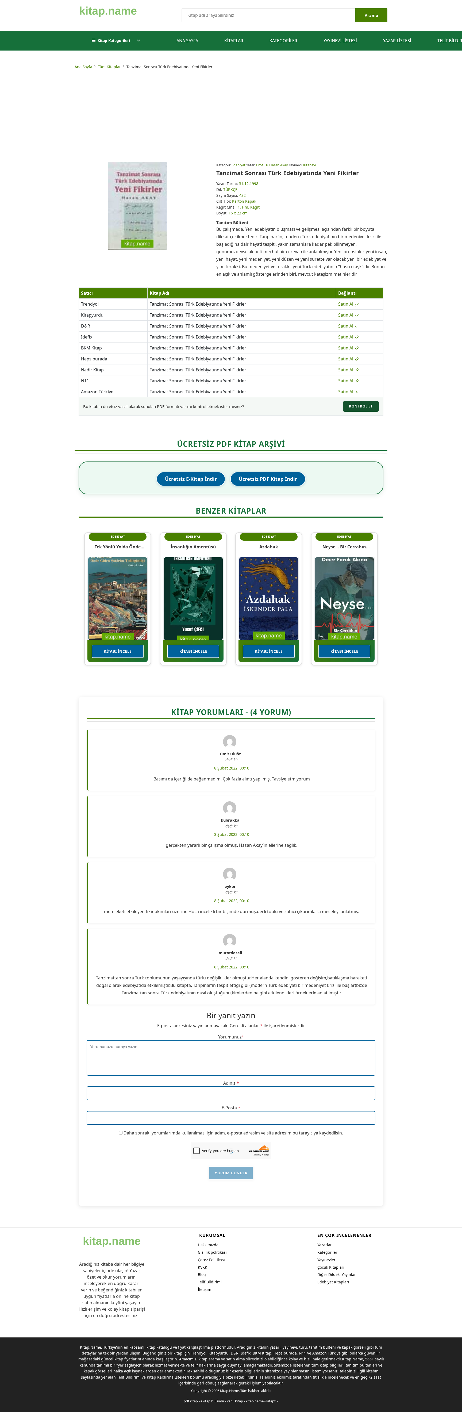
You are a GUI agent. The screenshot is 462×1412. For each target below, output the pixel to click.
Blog (202, 1274)
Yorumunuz (230, 1037)
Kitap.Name (229, 1390)
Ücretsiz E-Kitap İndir (191, 479)
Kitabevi (309, 165)
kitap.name (255, 1401)
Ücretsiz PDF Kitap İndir (268, 479)
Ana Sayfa (187, 41)
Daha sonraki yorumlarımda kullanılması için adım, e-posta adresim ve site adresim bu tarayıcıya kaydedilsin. (233, 1133)
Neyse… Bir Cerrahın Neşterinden (344, 547)
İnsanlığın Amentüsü (193, 547)
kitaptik (272, 1401)
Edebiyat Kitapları (333, 1281)
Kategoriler (283, 41)
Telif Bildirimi (210, 1281)
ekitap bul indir (212, 1401)
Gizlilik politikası (212, 1252)
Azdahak (268, 547)
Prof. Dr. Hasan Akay (272, 165)
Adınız (229, 1083)
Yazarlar (324, 1244)
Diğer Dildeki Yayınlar (336, 1274)
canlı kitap (235, 1401)
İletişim (204, 1289)
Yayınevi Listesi (340, 41)
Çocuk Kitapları (330, 1267)
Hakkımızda (208, 1244)
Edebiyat (238, 165)
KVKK (202, 1267)
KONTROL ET (361, 406)
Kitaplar (233, 41)
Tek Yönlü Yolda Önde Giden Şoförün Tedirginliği (118, 547)
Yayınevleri (327, 1259)
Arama (371, 15)
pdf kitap (191, 1401)
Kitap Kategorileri (114, 40)
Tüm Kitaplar (109, 66)
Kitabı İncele (118, 651)
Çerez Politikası (211, 1259)
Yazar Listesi (397, 41)
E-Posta (229, 1108)
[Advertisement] (231, 116)
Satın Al (346, 304)
